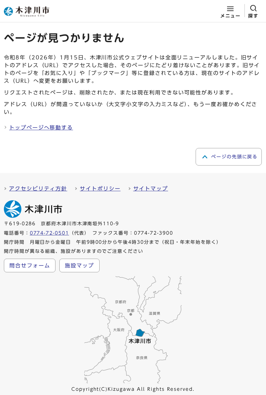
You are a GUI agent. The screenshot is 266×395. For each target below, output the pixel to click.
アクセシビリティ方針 (38, 188)
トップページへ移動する (41, 127)
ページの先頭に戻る (234, 156)
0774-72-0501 (49, 233)
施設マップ (79, 265)
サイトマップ (150, 188)
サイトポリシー (100, 188)
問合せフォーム (29, 265)
